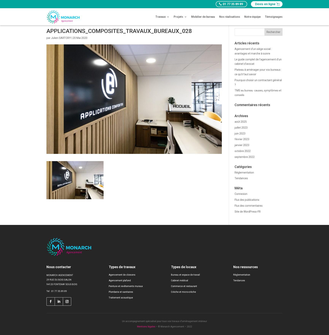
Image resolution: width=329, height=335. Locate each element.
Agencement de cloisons (122, 274)
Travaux (160, 16)
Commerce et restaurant (184, 286)
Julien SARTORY (61, 37)
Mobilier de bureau (203, 16)
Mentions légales (146, 326)
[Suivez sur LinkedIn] (59, 301)
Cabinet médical (179, 280)
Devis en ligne (265, 4)
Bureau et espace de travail (185, 274)
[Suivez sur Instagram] (67, 301)
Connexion (241, 193)
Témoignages (274, 16)
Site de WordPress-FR (248, 211)
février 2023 (242, 139)
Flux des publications (247, 199)
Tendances (241, 178)
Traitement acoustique (121, 297)
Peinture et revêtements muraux (126, 286)
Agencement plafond (120, 280)
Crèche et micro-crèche (183, 292)
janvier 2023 (242, 145)
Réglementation (244, 172)
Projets (178, 16)
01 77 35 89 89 (233, 4)
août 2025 (241, 121)
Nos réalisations (229, 16)
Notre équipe (252, 16)
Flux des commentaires (249, 205)
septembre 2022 (245, 156)
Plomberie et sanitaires (121, 292)
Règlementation (241, 274)
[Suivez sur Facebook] (50, 301)
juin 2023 (240, 133)
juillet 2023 (241, 127)
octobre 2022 (243, 151)
